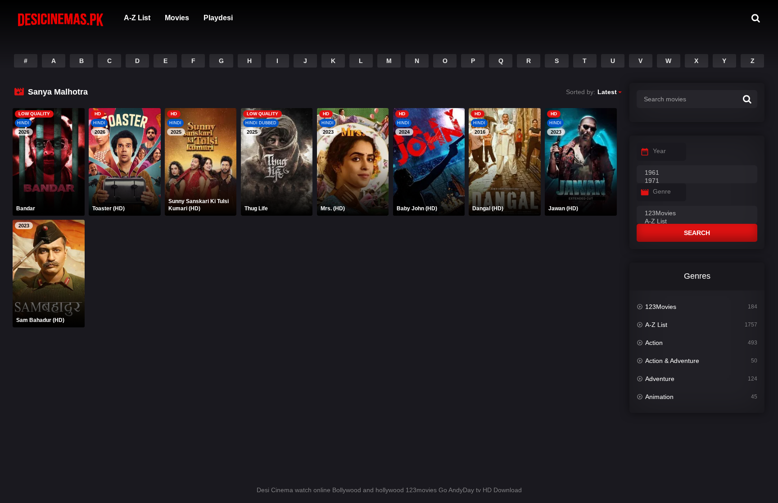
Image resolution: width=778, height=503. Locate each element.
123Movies (660, 306)
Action (654, 342)
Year (659, 150)
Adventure (659, 378)
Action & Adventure (672, 360)
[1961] (697, 173)
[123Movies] (697, 213)
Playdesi (218, 18)
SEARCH (697, 232)
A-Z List (137, 18)
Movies (177, 18)
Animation (659, 396)
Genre (662, 191)
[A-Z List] (697, 222)
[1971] (697, 181)
